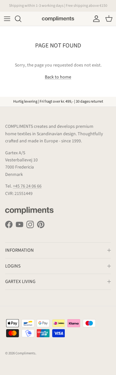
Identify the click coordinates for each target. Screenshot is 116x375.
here (91, 8)
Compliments (25, 353)
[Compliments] (58, 19)
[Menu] (7, 19)
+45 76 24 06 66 (27, 186)
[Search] (21, 19)
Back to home (58, 77)
